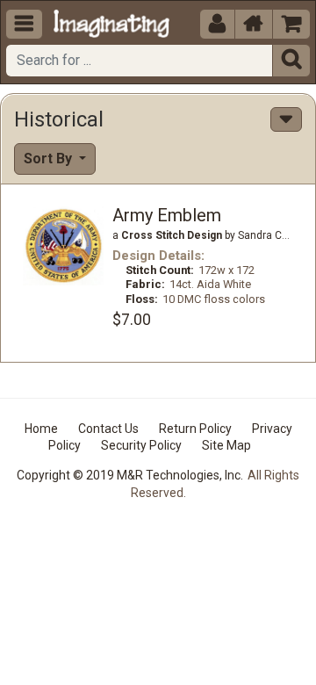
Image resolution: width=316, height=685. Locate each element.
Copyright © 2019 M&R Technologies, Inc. (130, 475)
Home (41, 429)
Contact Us (108, 429)
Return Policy (195, 429)
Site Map (226, 445)
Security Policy (141, 445)
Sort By (49, 158)
